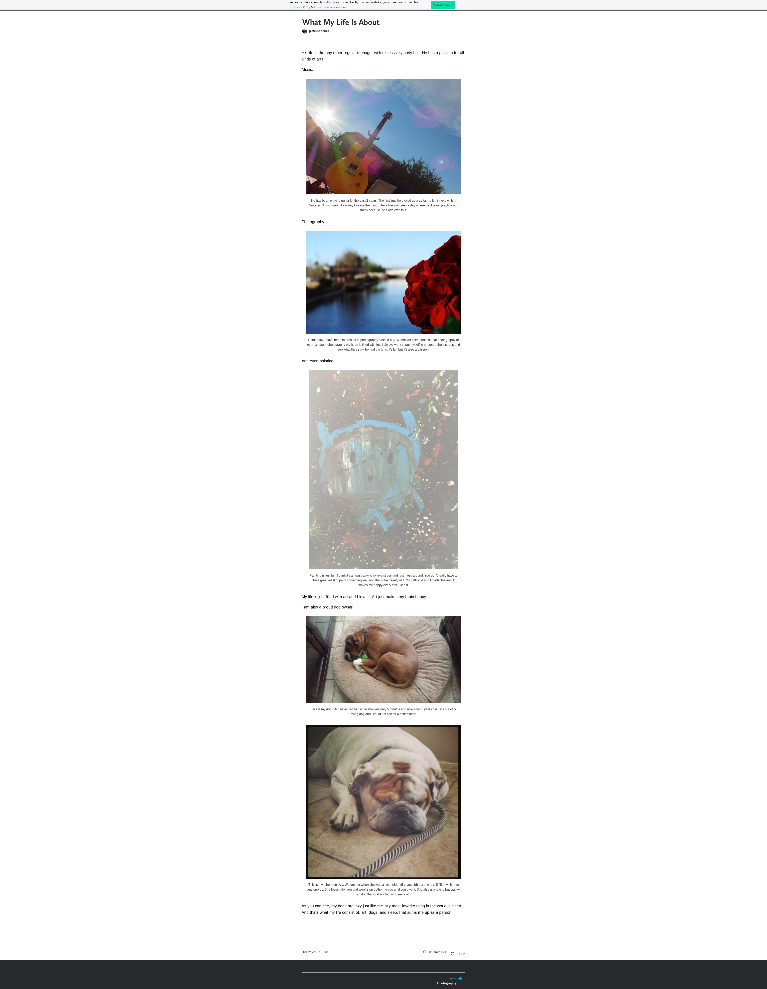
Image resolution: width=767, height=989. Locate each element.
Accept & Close (443, 5)
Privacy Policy (302, 7)
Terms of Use (322, 7)
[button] (424, 951)
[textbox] (383, 487)
